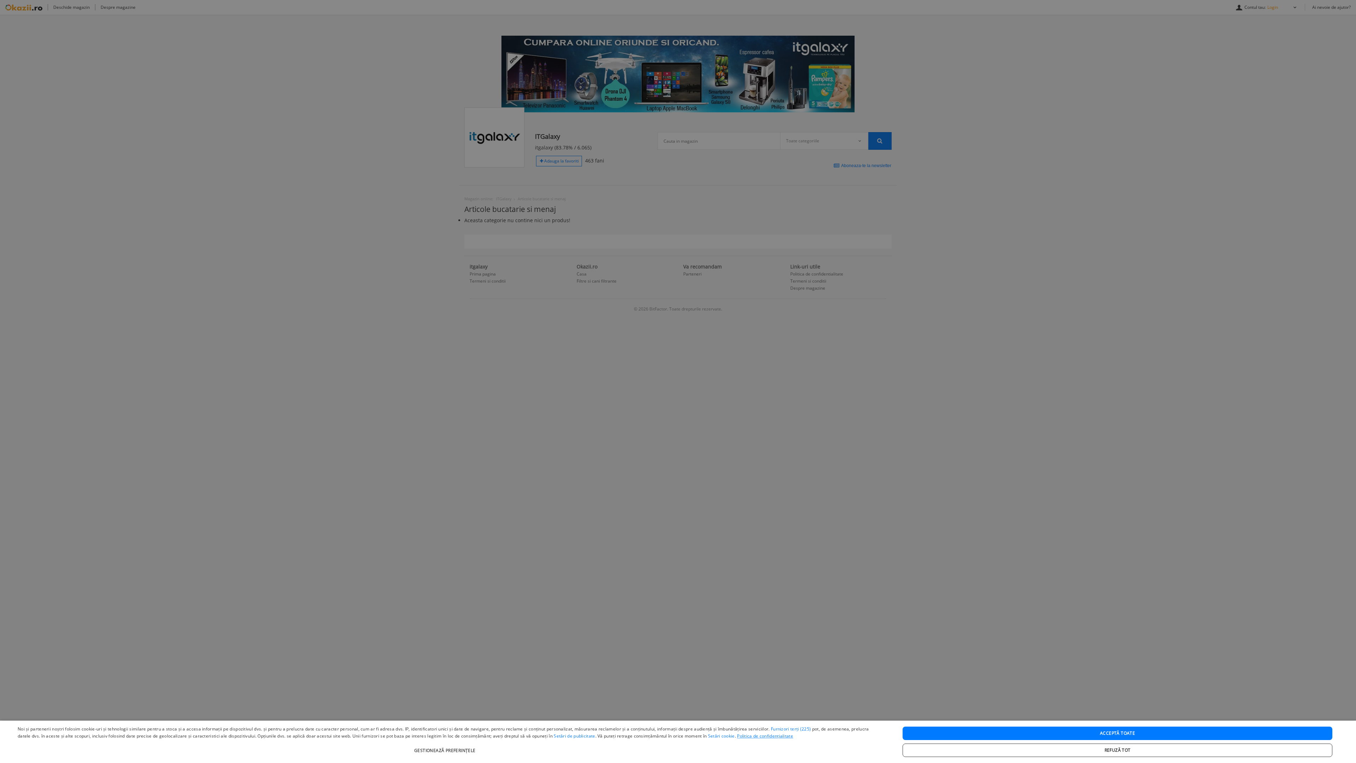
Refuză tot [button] (1118, 750)
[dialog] (678, 742)
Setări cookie (721, 736)
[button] (446, 747)
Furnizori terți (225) (791, 729)
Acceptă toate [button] (1117, 733)
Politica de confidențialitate (765, 736)
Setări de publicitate (574, 736)
